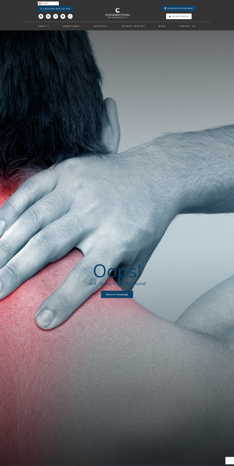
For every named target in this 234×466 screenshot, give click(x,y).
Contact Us (187, 26)
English (45, 3)
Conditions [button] (70, 26)
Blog (162, 26)
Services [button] (100, 26)
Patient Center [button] (132, 26)
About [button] (42, 26)
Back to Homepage (117, 294)
